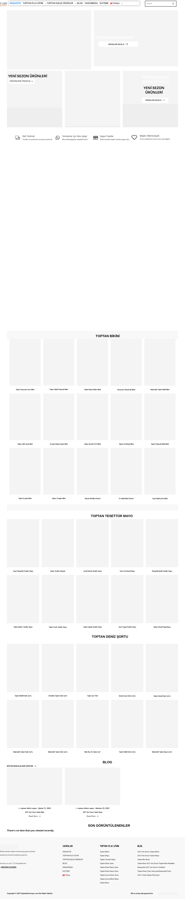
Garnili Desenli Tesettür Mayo (92, 571)
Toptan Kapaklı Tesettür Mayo (92, 627)
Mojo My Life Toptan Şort (92, 752)
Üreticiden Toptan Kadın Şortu (57, 696)
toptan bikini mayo (29, 808)
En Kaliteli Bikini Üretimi (126, 498)
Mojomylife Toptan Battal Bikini (160, 389)
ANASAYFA (15, 3)
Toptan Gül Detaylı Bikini (126, 444)
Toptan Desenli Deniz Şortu (162, 696)
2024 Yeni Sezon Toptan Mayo (92, 812)
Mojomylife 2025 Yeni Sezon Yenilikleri (151, 867)
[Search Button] (173, 3)
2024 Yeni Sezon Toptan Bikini (34, 812)
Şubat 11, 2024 (44, 808)
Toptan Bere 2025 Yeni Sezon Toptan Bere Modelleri (154, 863)
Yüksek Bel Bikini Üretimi (92, 498)
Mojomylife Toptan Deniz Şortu (57, 752)
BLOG (80, 3)
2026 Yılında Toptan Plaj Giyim (148, 875)
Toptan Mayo (104, 856)
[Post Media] (34, 786)
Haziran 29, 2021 (102, 808)
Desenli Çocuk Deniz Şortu (127, 696)
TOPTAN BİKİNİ (108, 336)
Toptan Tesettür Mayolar (57, 571)
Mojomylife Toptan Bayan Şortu (162, 752)
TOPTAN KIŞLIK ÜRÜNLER (60, 3)
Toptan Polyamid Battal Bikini (160, 444)
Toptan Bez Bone (143, 859)
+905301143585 (8, 867)
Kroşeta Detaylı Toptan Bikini (59, 444)
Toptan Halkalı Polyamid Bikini (59, 389)
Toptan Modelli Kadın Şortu (23, 696)
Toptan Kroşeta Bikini (25, 498)
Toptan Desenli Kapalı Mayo (162, 627)
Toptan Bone (104, 883)
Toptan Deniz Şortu (107, 863)
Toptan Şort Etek (92, 696)
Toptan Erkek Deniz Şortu (109, 867)
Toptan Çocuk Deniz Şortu (109, 875)
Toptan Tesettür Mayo (108, 859)
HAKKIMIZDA (91, 3)
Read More (33, 816)
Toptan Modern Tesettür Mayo (23, 627)
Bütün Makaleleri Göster (20, 766)
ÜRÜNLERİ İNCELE (116, 44)
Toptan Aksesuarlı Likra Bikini (25, 389)
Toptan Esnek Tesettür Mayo (58, 627)
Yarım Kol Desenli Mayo (127, 571)
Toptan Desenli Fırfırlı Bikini (92, 444)
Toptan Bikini (104, 852)
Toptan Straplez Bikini (59, 498)
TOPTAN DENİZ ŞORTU (110, 636)
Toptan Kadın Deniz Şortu (109, 871)
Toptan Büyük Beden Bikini (92, 389)
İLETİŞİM (104, 3)
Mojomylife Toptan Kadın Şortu (23, 752)
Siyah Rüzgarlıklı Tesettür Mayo (23, 571)
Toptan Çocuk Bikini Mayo (109, 879)
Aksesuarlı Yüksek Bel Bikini (126, 390)
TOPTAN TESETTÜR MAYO (112, 516)
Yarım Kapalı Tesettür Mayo (127, 627)
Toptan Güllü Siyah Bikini (25, 444)
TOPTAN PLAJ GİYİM (33, 3)
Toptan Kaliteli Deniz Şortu (127, 752)
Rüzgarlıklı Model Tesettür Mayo (162, 571)
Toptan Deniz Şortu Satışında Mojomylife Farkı (154, 871)
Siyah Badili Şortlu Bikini (160, 498)
